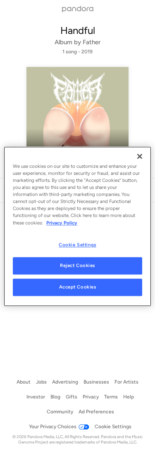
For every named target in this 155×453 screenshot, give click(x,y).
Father (91, 42)
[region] (77, 226)
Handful (77, 30)
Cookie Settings (77, 245)
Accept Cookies (77, 287)
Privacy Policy (61, 223)
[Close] (140, 156)
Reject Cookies (77, 266)
